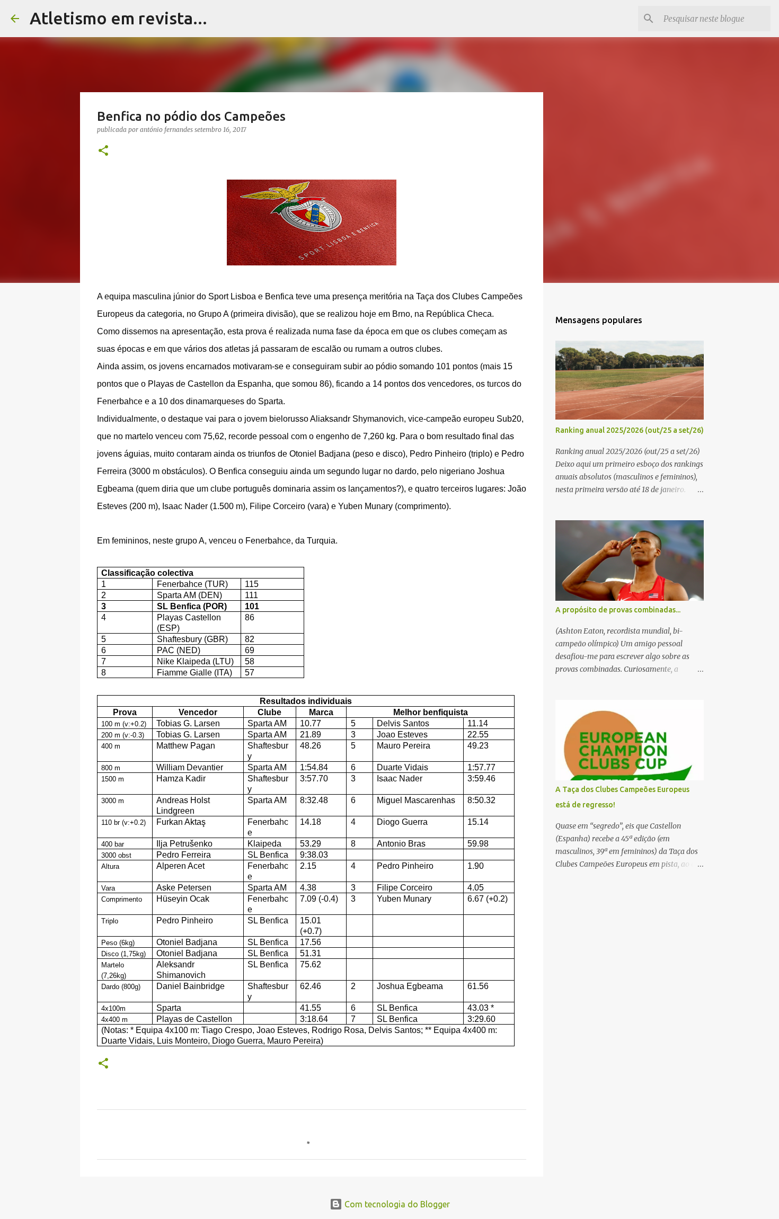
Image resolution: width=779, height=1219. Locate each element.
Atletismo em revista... (118, 18)
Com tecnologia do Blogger (396, 1204)
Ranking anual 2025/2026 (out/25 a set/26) (629, 430)
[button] (103, 151)
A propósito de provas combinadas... (617, 610)
